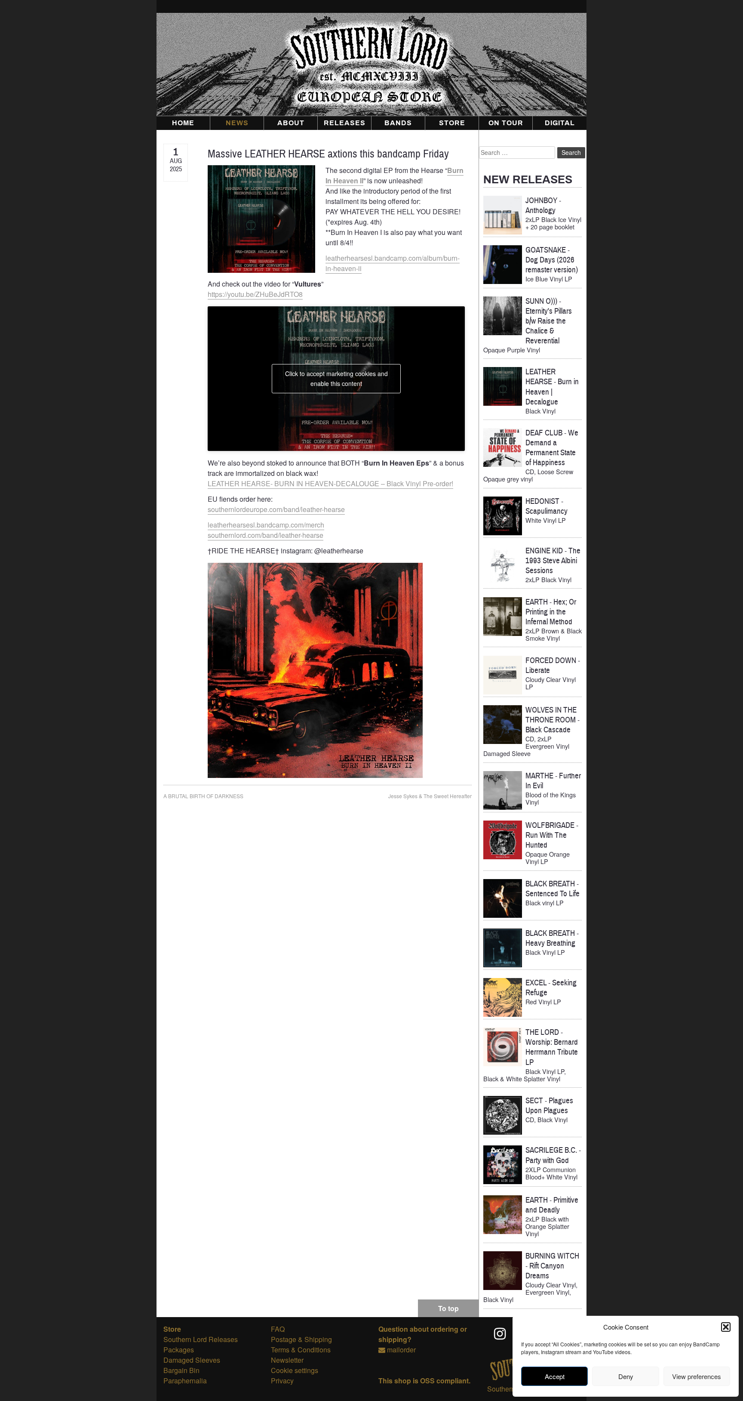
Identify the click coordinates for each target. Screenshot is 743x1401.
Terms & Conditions (301, 1350)
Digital (560, 123)
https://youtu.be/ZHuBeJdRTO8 (255, 294)
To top (448, 1308)
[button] (726, 1327)
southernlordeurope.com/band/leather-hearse (276, 509)
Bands (398, 123)
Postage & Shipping (301, 1339)
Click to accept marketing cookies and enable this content (336, 378)
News (237, 123)
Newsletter (287, 1360)
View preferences (696, 1376)
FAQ (278, 1329)
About (290, 123)
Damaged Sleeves (191, 1360)
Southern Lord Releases (200, 1339)
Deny (625, 1376)
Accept (555, 1376)
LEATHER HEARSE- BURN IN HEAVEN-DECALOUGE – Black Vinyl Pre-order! (330, 483)
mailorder (401, 1350)
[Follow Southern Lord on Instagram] (500, 1333)
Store (452, 123)
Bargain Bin (181, 1370)
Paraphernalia (185, 1381)
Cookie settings (294, 1370)
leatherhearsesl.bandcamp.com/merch (266, 525)
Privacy (282, 1381)
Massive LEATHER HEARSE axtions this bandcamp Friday (328, 154)
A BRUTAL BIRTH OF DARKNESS (203, 795)
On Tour (505, 123)
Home (183, 123)
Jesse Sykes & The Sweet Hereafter (430, 795)
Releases (344, 123)
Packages (178, 1350)
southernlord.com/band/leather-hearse (265, 535)
